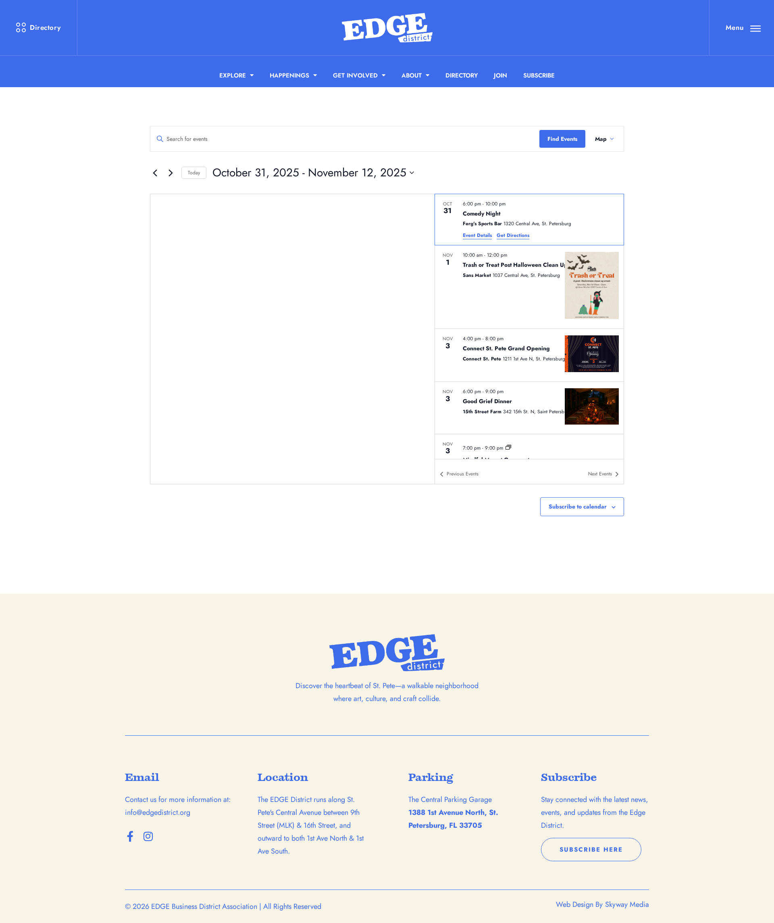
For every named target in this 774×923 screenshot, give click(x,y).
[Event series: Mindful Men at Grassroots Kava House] (508, 447)
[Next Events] (170, 173)
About (412, 75)
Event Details (477, 235)
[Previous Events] (155, 173)
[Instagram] (148, 836)
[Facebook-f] (130, 836)
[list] (529, 326)
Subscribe (539, 75)
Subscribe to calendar (578, 506)
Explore (232, 75)
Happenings (289, 75)
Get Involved (355, 75)
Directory (461, 75)
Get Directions (513, 235)
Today (194, 172)
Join (500, 75)
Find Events (562, 139)
